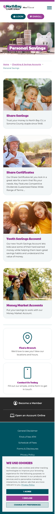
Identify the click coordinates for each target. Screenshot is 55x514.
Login (19, 16)
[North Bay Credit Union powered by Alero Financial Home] (18, 7)
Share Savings (17, 115)
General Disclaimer (28, 430)
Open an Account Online (30, 415)
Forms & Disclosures (27, 448)
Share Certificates (20, 172)
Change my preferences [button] (27, 505)
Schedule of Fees (27, 442)
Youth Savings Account (24, 238)
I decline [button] (27, 498)
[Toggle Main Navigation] (49, 8)
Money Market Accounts (25, 305)
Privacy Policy (28, 485)
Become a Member (30, 403)
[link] (28, 485)
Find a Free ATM (27, 436)
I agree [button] (27, 491)
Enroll (37, 16)
